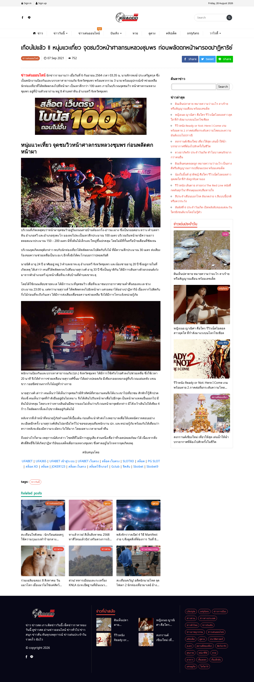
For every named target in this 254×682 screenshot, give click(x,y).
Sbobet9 (152, 466)
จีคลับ (126, 466)
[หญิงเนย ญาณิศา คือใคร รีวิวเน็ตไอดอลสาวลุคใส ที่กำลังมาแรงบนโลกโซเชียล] (202, 304)
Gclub (115, 466)
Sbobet (138, 466)
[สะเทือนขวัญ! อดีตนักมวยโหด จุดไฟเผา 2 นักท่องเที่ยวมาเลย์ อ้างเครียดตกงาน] (138, 560)
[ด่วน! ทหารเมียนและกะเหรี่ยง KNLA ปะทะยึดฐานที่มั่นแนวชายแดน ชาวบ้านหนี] (91, 560)
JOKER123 (58, 466)
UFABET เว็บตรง (88, 461)
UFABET (27, 461)
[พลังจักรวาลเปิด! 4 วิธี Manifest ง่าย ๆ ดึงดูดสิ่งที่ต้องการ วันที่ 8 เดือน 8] (138, 515)
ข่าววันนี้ (35, 482)
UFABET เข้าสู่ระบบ (62, 461)
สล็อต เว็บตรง (111, 461)
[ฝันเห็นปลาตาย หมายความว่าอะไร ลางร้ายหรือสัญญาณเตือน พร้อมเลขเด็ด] (202, 250)
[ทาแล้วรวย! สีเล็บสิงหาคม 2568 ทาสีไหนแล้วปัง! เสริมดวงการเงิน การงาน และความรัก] (91, 515)
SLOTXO (128, 461)
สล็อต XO (32, 466)
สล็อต (141, 461)
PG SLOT (154, 461)
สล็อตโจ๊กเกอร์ (98, 466)
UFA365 (41, 461)
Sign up (42, 3)
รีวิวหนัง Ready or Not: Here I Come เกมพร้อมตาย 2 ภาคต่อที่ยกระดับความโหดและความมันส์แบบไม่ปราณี (201, 130)
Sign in (27, 3)
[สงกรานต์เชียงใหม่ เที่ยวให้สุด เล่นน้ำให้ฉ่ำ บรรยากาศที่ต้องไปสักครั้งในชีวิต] (202, 413)
